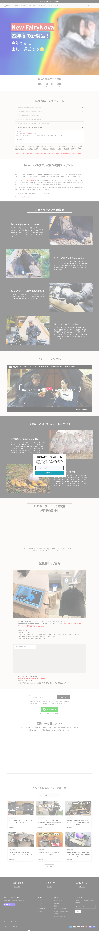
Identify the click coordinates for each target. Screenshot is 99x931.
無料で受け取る (49, 472)
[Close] (64, 455)
